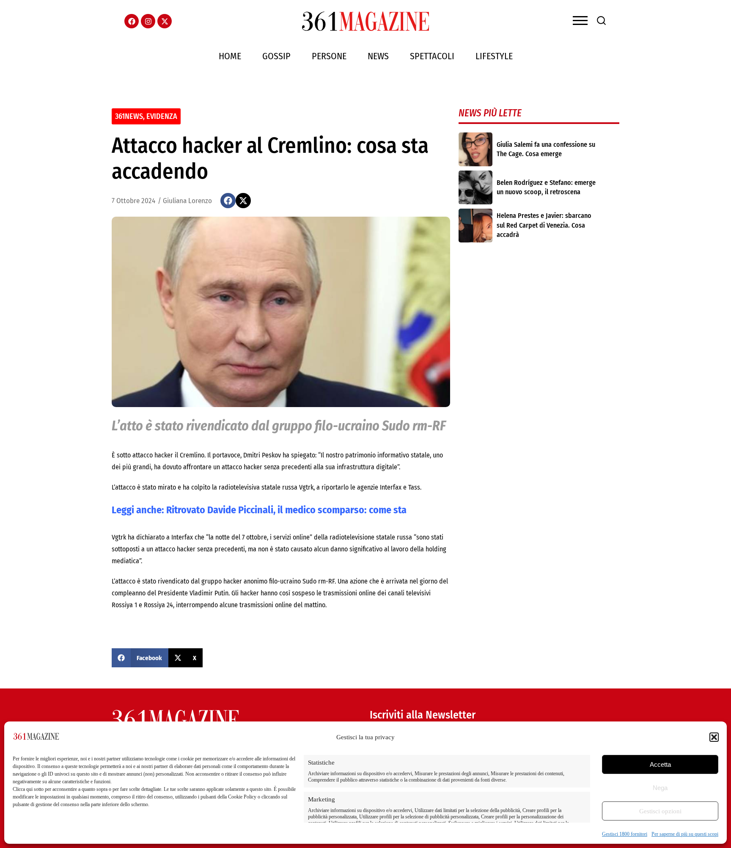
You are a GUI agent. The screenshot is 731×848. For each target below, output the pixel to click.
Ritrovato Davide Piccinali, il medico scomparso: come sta (287, 510)
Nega (660, 787)
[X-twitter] (164, 21)
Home (230, 56)
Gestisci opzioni (660, 811)
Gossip (276, 56)
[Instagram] (148, 21)
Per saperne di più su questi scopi (684, 834)
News (378, 56)
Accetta (660, 764)
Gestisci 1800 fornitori (624, 834)
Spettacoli (432, 56)
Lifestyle (494, 56)
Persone (329, 56)
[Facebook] (131, 21)
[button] (714, 737)
